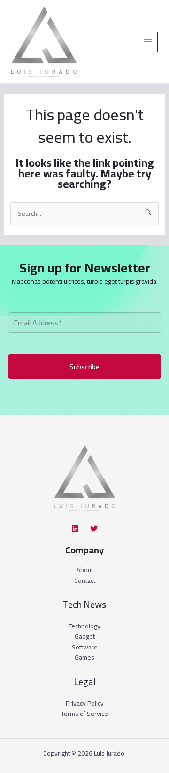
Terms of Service (84, 713)
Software (85, 647)
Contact (84, 580)
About (85, 570)
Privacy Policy (85, 703)
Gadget (85, 636)
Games (84, 657)
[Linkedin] (75, 528)
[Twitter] (94, 528)
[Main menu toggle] (148, 42)
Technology (84, 626)
